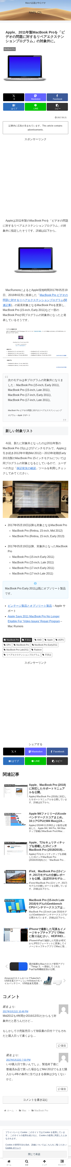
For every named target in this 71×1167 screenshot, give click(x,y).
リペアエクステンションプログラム (22, 655)
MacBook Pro (13, 640)
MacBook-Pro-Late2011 (17, 650)
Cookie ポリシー (13, 1148)
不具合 (28, 640)
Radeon (38, 650)
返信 (63, 1045)
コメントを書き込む (35, 1099)
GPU (8, 645)
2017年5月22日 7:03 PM (18, 1060)
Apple (50, 640)
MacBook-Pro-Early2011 (45, 645)
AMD (39, 640)
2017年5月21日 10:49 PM (15, 1011)
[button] (57, 107)
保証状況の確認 (26, 468)
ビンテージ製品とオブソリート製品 (30, 605)
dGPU (61, 640)
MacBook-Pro (22, 645)
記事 (8, 305)
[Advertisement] (35, 177)
